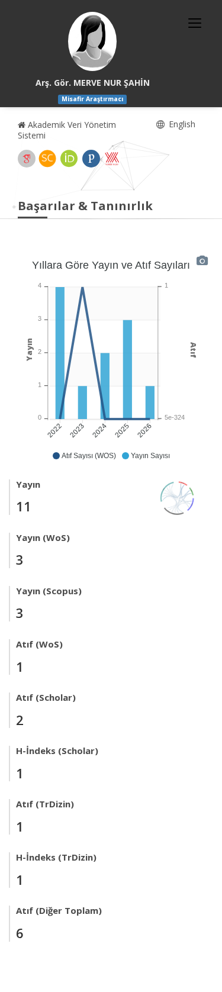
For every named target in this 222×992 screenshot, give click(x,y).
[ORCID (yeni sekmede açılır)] (69, 159)
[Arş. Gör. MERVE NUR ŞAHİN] (92, 41)
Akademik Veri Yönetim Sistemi (67, 130)
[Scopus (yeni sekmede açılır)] (47, 159)
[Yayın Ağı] (177, 497)
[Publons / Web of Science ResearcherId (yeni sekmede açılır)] (91, 159)
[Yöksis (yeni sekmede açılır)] (112, 159)
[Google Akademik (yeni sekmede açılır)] (27, 159)
